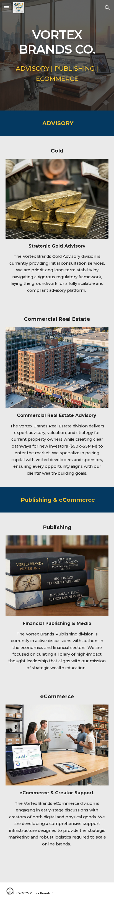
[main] (57, 41)
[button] (6, 7)
